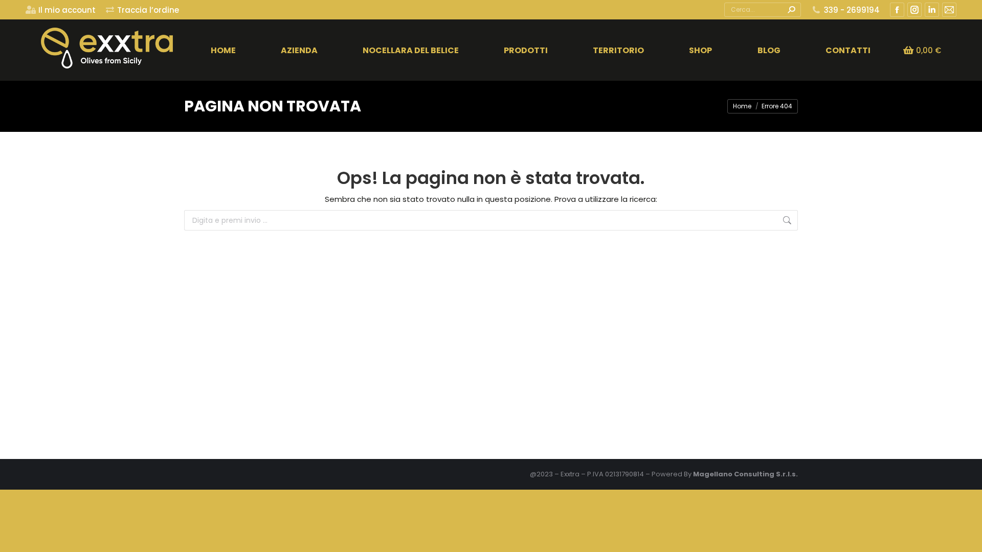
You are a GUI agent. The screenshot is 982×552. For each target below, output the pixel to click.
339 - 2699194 (852, 10)
